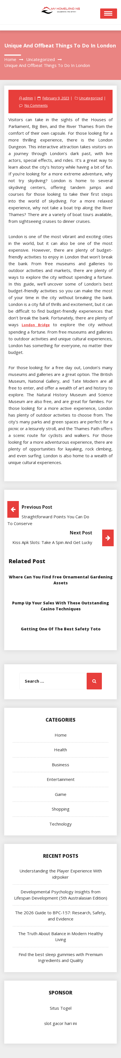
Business (60, 764)
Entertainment (61, 779)
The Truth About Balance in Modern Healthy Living (60, 936)
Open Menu (108, 13)
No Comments (36, 105)
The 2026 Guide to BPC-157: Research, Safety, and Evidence (60, 915)
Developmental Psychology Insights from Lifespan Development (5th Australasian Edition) (60, 894)
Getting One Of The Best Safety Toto (60, 629)
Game (60, 794)
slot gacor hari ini (60, 1023)
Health (60, 749)
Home (61, 735)
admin (28, 98)
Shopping (61, 809)
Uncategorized (91, 98)
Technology (60, 824)
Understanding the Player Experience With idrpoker (60, 874)
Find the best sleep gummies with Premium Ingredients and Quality (61, 957)
